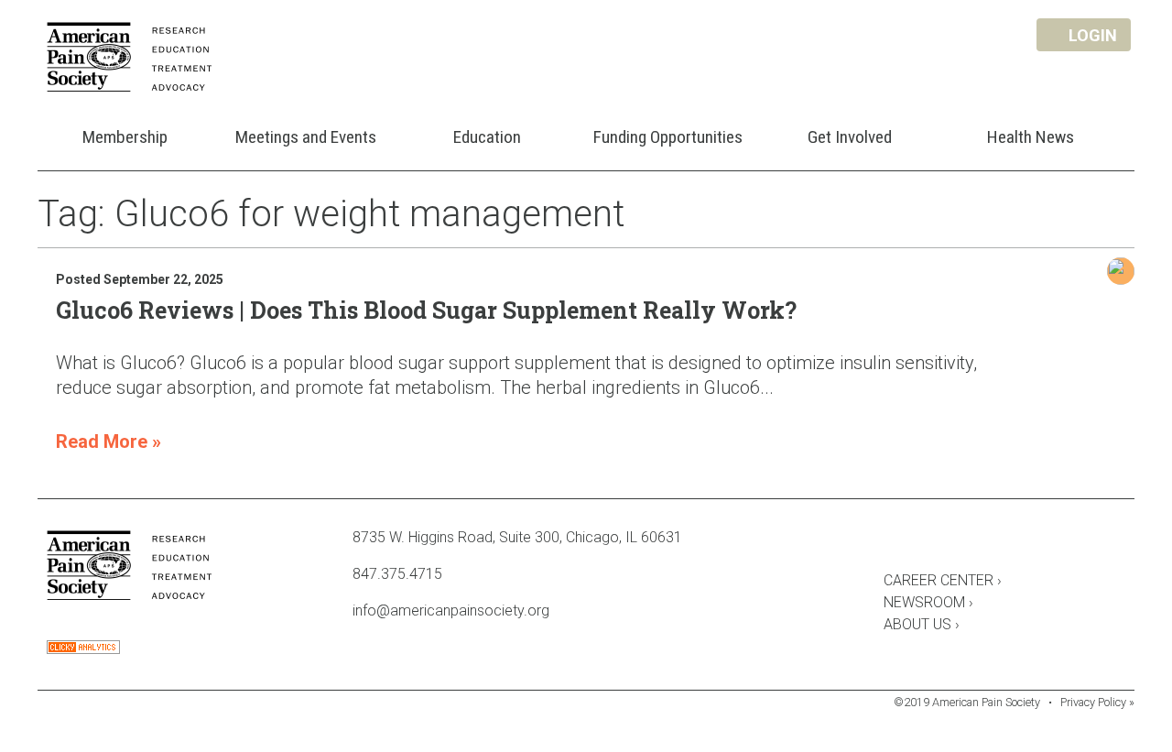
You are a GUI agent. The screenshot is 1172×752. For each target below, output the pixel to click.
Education (487, 136)
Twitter (942, 540)
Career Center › (943, 580)
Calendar (992, 540)
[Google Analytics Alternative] (83, 649)
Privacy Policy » (1097, 702)
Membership (125, 136)
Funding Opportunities (668, 136)
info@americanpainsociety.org (451, 610)
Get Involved (850, 136)
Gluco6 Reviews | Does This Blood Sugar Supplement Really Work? (426, 310)
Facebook (893, 540)
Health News (1030, 136)
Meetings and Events (305, 136)
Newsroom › (928, 602)
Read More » (108, 441)
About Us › (922, 624)
